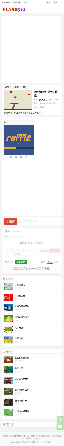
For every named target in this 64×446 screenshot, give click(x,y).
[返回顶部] (60, 419)
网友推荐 (43, 99)
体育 (25, 86)
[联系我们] (60, 426)
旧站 (25, 2)
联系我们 (48, 442)
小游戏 (16, 86)
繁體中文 (17, 2)
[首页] (14, 10)
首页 (7, 86)
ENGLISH (6, 2)
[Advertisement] (32, 49)
